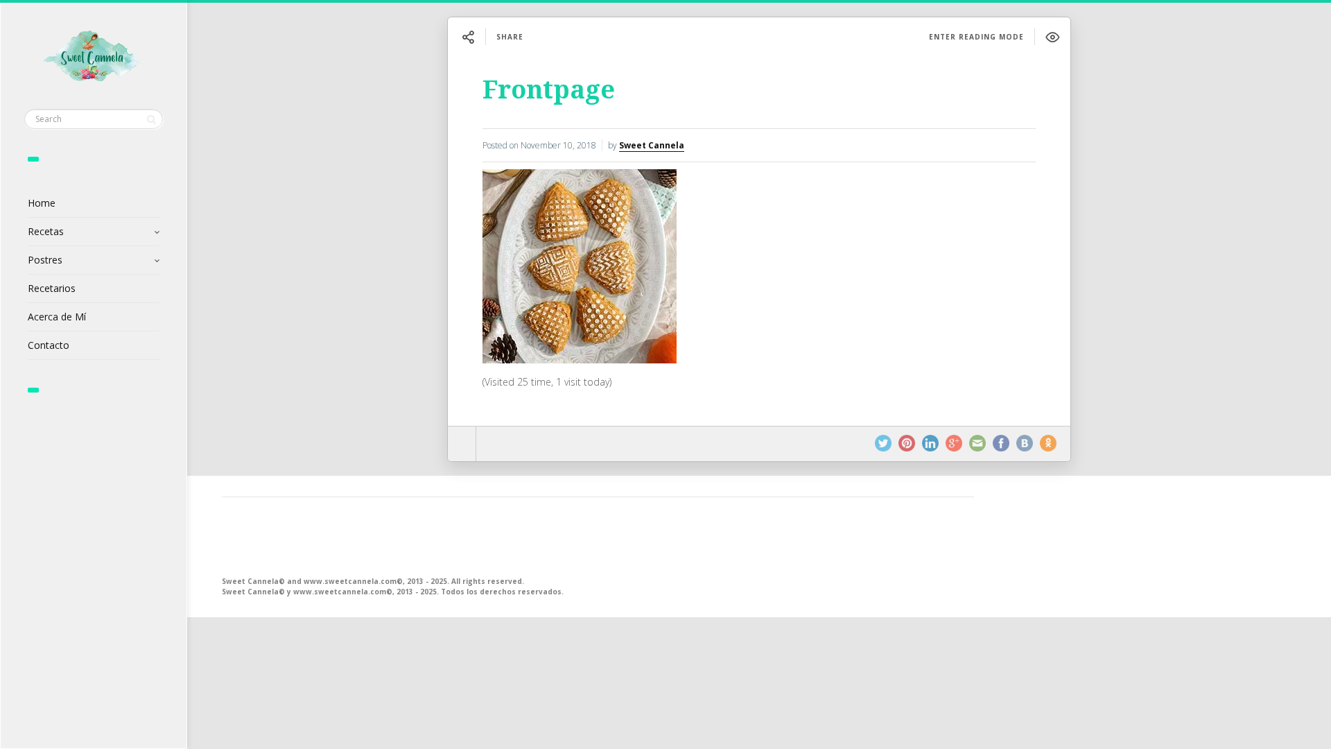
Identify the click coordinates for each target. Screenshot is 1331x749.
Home (41, 202)
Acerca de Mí (57, 316)
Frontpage (548, 90)
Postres (45, 259)
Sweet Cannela (651, 145)
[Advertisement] (598, 535)
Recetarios (52, 288)
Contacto (48, 345)
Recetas (46, 231)
